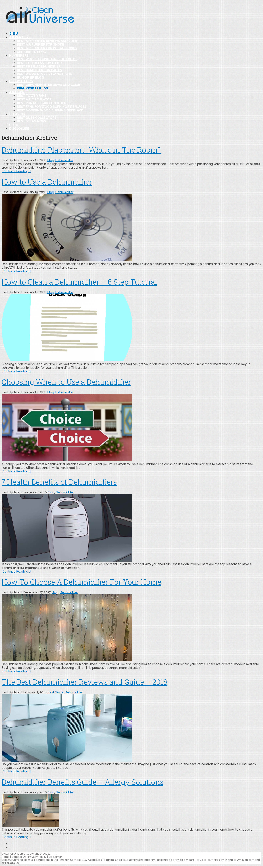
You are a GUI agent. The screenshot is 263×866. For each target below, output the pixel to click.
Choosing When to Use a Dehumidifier (66, 382)
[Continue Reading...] (16, 171)
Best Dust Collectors (36, 118)
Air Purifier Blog (31, 52)
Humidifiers (18, 55)
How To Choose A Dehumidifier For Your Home (81, 582)
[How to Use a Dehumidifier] (131, 228)
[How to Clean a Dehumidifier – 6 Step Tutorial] (131, 328)
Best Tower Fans (31, 96)
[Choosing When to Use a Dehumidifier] (131, 428)
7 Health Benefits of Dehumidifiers (59, 482)
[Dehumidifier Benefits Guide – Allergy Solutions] (131, 811)
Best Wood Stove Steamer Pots (44, 74)
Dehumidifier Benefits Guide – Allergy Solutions (82, 782)
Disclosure (19, 128)
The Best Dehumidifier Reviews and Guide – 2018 (84, 682)
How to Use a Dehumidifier (47, 181)
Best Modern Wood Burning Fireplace (50, 110)
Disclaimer (55, 856)
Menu (13, 33)
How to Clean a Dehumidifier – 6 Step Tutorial (79, 282)
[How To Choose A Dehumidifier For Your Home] (131, 628)
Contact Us (19, 856)
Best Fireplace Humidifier (38, 66)
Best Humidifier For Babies (39, 70)
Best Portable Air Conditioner (44, 103)
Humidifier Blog (30, 77)
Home (5, 856)
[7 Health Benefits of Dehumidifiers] (131, 528)
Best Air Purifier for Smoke (40, 44)
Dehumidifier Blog (32, 88)
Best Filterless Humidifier (39, 63)
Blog (13, 125)
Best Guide (55, 692)
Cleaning (17, 114)
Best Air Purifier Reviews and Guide (47, 41)
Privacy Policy (37, 856)
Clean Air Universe (13, 853)
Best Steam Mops (31, 121)
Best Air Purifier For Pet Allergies (47, 48)
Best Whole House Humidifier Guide (47, 59)
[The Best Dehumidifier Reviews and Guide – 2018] (131, 728)
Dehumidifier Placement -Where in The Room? (81, 150)
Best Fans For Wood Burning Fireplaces (51, 107)
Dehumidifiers (21, 81)
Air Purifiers (20, 37)
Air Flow (16, 92)
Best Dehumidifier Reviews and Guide (48, 85)
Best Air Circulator (34, 99)
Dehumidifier (64, 160)
